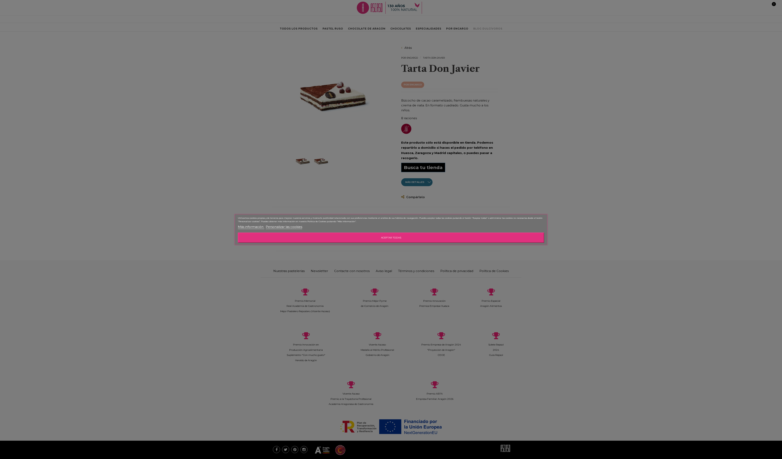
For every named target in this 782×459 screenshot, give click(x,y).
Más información (251, 227)
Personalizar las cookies (284, 227)
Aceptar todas (391, 237)
